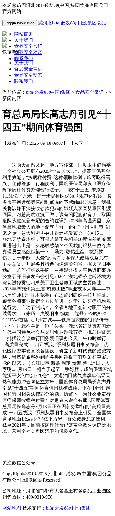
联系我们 (23, 81)
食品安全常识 (28, 68)
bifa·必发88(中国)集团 (48, 92)
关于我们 (23, 62)
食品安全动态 (28, 75)
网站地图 (11, 507)
